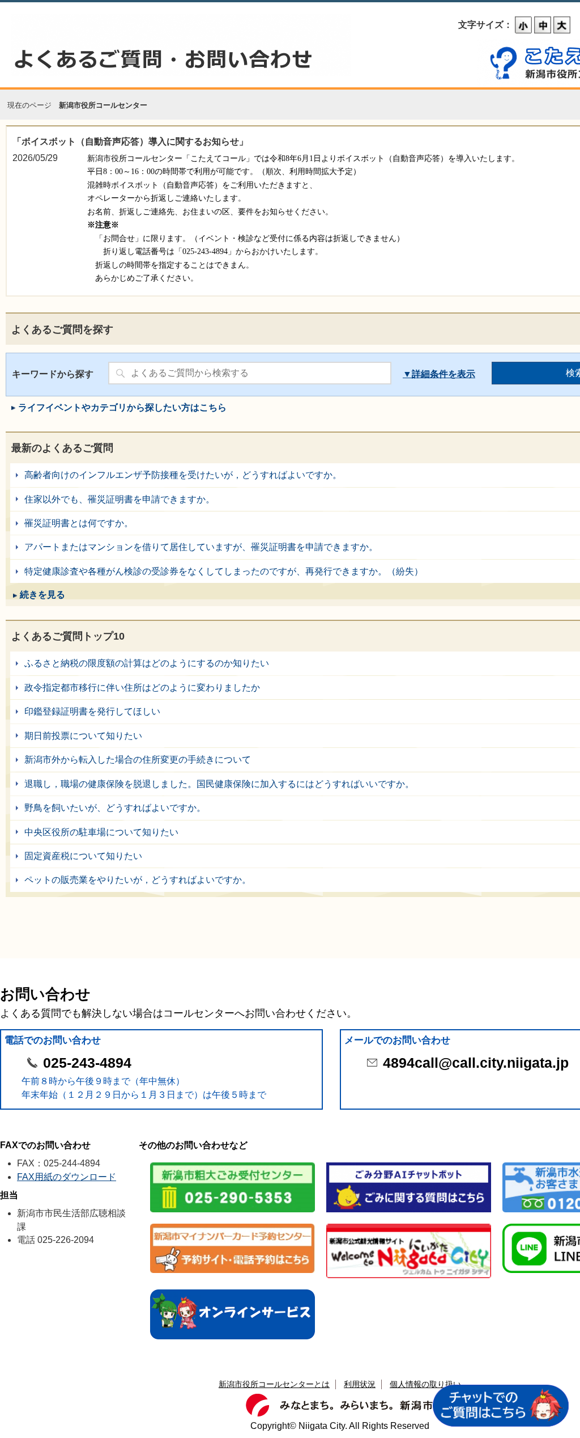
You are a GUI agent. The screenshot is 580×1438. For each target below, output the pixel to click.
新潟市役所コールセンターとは (274, 1384)
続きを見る (42, 594)
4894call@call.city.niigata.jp (476, 1063)
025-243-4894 (87, 1063)
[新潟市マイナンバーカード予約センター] (232, 1224)
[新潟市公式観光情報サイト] (409, 1224)
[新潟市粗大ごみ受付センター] (232, 1163)
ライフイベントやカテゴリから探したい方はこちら (122, 407)
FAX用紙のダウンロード (66, 1177)
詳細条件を (434, 374)
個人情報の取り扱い (425, 1384)
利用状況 (360, 1384)
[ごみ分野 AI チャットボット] (409, 1163)
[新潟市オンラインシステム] (232, 1290)
